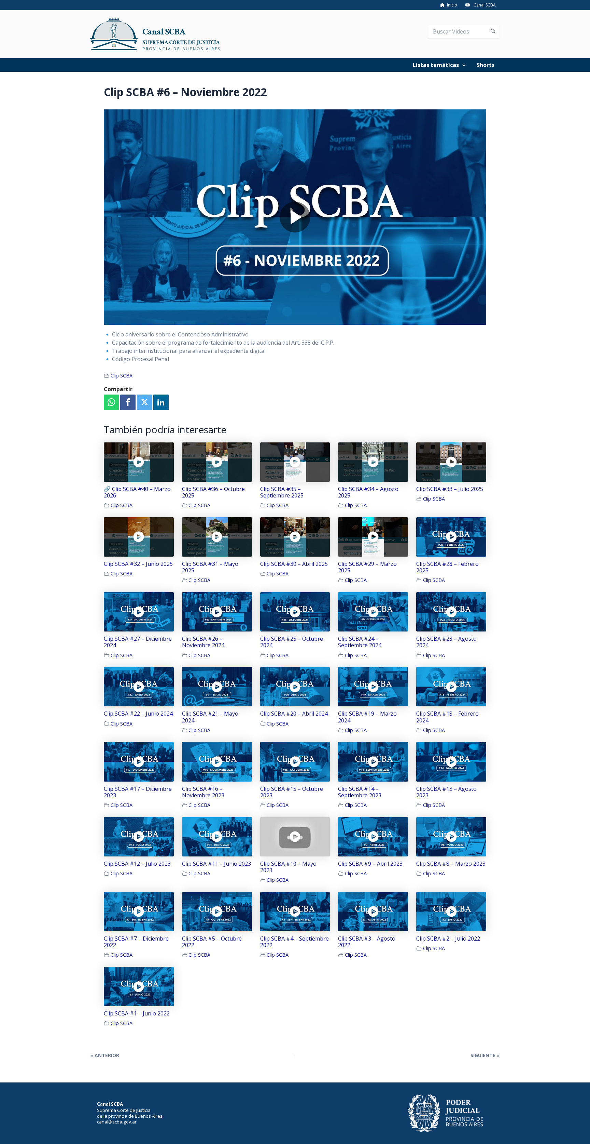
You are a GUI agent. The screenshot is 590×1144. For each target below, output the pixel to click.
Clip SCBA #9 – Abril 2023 (370, 864)
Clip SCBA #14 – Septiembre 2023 (359, 792)
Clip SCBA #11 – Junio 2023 (216, 864)
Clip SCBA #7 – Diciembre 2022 (136, 941)
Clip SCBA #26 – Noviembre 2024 (203, 642)
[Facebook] (127, 403)
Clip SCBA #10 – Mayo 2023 (288, 867)
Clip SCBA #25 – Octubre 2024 (291, 642)
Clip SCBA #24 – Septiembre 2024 (359, 642)
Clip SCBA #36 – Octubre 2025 (213, 492)
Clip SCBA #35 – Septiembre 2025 (282, 492)
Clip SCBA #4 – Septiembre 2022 (294, 941)
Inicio (451, 5)
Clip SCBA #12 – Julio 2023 (137, 864)
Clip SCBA (121, 375)
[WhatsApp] (111, 403)
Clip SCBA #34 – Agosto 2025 (368, 492)
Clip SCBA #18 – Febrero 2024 (447, 716)
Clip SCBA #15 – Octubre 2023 (291, 792)
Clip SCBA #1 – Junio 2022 (137, 1013)
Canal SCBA (485, 5)
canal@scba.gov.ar (117, 1122)
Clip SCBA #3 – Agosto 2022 (366, 941)
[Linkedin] (160, 403)
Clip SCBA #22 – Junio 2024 (138, 713)
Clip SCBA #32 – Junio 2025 (138, 564)
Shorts (485, 65)
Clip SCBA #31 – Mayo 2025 (210, 567)
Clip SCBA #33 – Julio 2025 (449, 489)
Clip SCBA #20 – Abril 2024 (294, 713)
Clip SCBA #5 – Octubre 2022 (212, 941)
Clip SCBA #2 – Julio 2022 (448, 938)
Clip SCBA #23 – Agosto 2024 (446, 642)
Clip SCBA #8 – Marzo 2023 (451, 864)
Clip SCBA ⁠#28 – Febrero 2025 (447, 567)
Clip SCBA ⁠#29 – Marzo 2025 (367, 567)
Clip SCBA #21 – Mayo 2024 (210, 716)
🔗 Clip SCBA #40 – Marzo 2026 (137, 492)
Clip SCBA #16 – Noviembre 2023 (203, 792)
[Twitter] (144, 403)
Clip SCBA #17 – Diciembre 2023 (138, 792)
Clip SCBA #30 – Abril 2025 (294, 564)
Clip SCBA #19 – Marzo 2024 (367, 716)
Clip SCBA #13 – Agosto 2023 (446, 792)
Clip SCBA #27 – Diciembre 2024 (138, 642)
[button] (462, 65)
